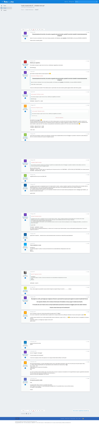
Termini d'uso (67, 418)
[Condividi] (86, 32)
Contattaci (62, 418)
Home (79, 418)
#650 (88, 213)
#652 (88, 243)
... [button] (27, 29)
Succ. (42, 29)
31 (29, 29)
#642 (88, 61)
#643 (88, 71)
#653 (88, 271)
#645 (88, 105)
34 (35, 29)
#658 (88, 351)
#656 (88, 311)
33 (33, 29)
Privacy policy (72, 418)
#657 (88, 341)
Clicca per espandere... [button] (60, 117)
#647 (88, 160)
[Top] (81, 418)
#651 (88, 233)
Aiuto (77, 418)
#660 (88, 378)
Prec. (24, 29)
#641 (88, 32)
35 (37, 29)
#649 (88, 184)
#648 (88, 174)
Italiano (17, 418)
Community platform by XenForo (26, 421)
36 (39, 29)
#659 (88, 361)
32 (31, 29)
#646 (88, 133)
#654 (88, 287)
